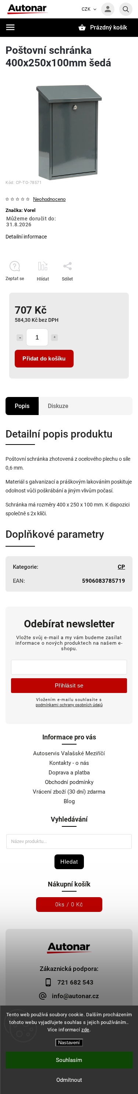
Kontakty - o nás (69, 763)
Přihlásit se (69, 685)
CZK (86, 9)
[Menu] (10, 27)
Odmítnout (69, 1080)
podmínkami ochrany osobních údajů (69, 704)
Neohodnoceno (49, 199)
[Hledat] (125, 9)
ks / (69, 904)
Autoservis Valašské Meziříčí (69, 753)
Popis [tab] (22, 406)
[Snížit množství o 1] (20, 337)
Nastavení (69, 1042)
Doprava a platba (69, 772)
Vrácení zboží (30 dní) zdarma (69, 791)
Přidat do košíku (44, 358)
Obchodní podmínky (69, 782)
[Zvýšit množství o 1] (54, 337)
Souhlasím (69, 1060)
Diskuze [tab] (58, 406)
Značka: (20, 210)
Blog (69, 801)
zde (85, 1029)
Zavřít (110, 292)
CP (121, 567)
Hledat (69, 861)
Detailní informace (26, 237)
